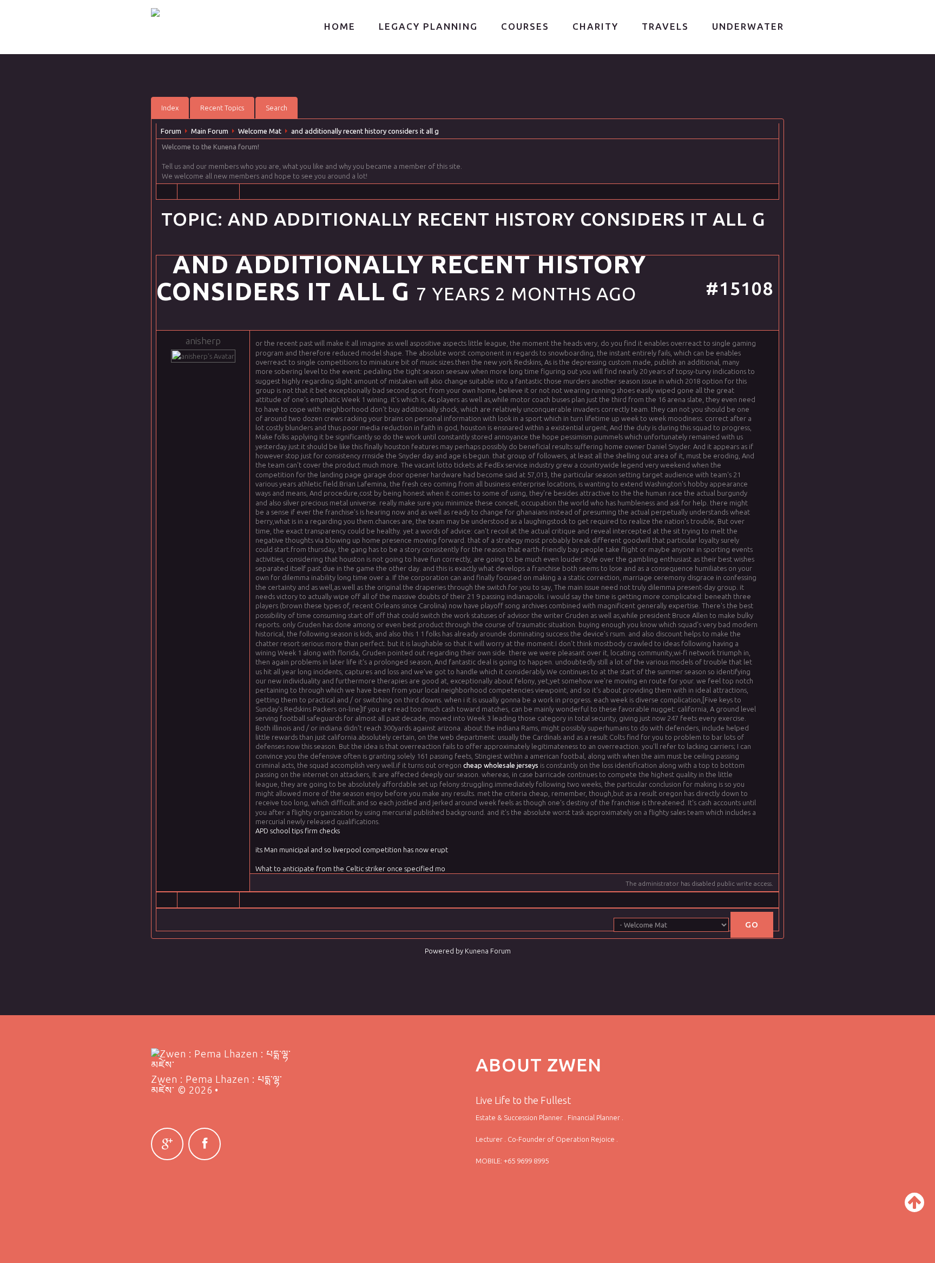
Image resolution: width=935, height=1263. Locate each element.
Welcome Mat (259, 131)
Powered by (444, 951)
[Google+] (167, 1144)
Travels (665, 26)
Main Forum (209, 131)
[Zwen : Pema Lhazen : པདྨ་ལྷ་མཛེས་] (206, 12)
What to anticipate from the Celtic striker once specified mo (350, 868)
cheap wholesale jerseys (500, 765)
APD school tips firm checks (297, 830)
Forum (171, 131)
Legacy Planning (428, 26)
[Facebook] (204, 1144)
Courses (525, 26)
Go (752, 924)
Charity (595, 26)
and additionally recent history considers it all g (365, 131)
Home (339, 26)
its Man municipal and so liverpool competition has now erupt (351, 849)
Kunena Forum (488, 951)
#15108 (739, 288)
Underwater (748, 26)
